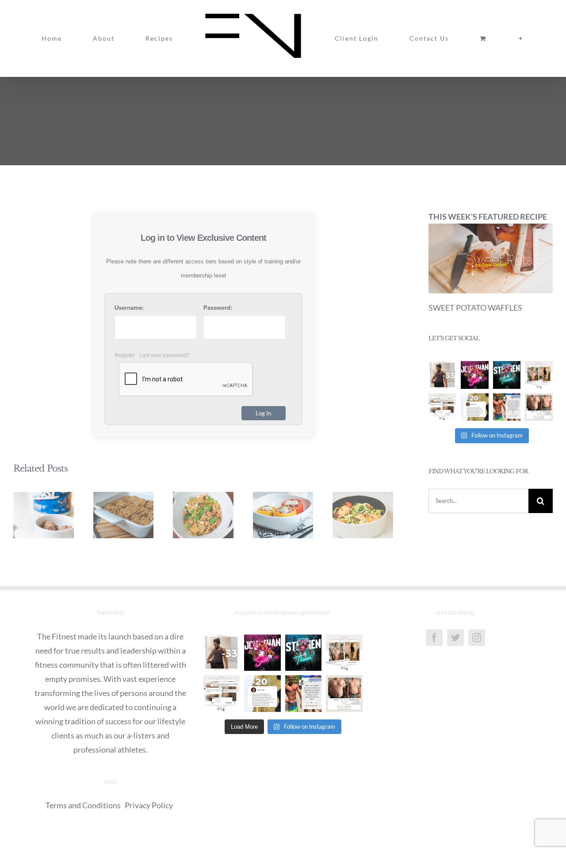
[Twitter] (455, 637)
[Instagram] (476, 637)
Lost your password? (164, 355)
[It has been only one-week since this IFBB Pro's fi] (475, 375)
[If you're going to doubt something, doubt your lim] (442, 375)
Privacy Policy (149, 805)
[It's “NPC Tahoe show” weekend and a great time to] (507, 375)
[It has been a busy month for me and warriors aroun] (539, 407)
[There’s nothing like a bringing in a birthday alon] (539, 375)
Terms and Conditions (83, 805)
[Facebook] (434, 637)
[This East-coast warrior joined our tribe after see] (475, 407)
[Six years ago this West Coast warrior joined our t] (507, 407)
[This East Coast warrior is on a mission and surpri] (442, 407)
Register (125, 355)
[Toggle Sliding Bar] (445, 38)
